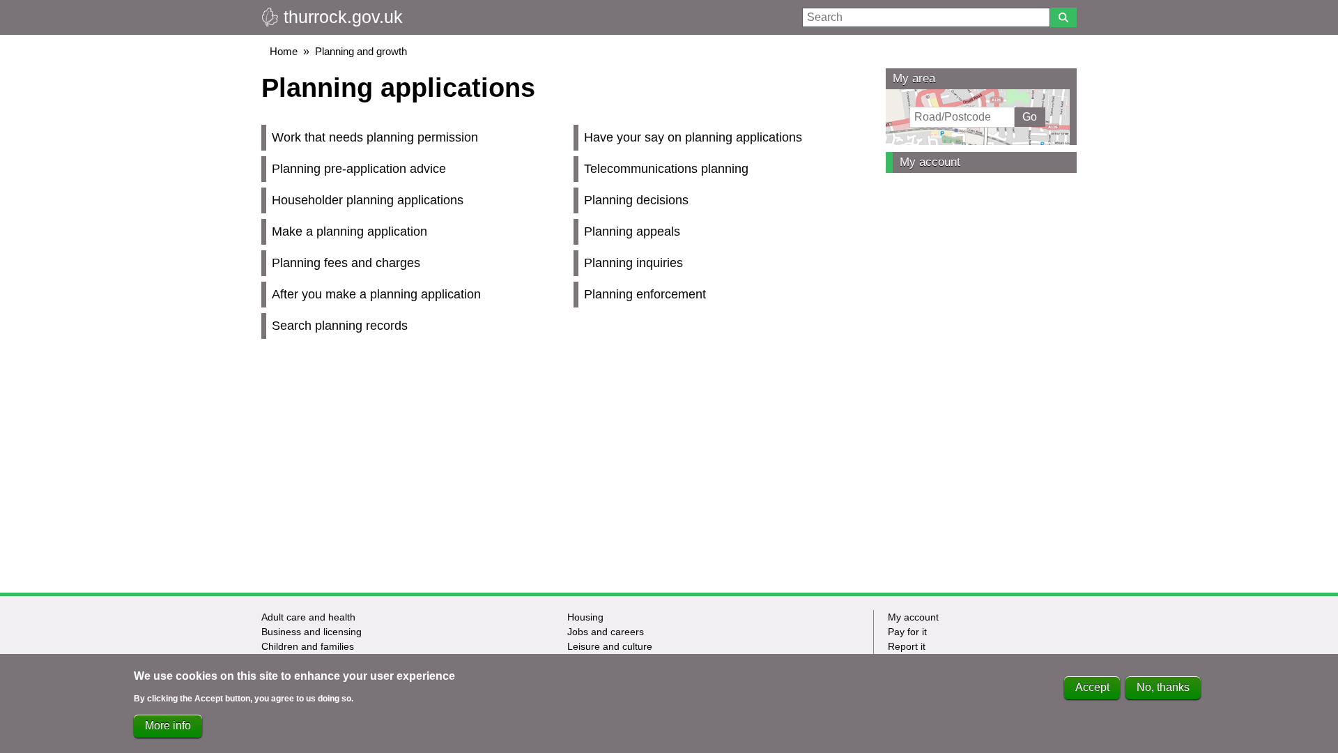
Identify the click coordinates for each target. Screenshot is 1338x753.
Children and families (307, 646)
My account (930, 162)
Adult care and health (308, 617)
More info (168, 725)
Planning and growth (361, 51)
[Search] (1063, 17)
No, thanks (1163, 688)
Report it (906, 646)
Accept (1092, 688)
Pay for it (907, 631)
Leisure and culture (609, 646)
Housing (585, 617)
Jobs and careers (605, 631)
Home (284, 51)
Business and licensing (311, 631)
